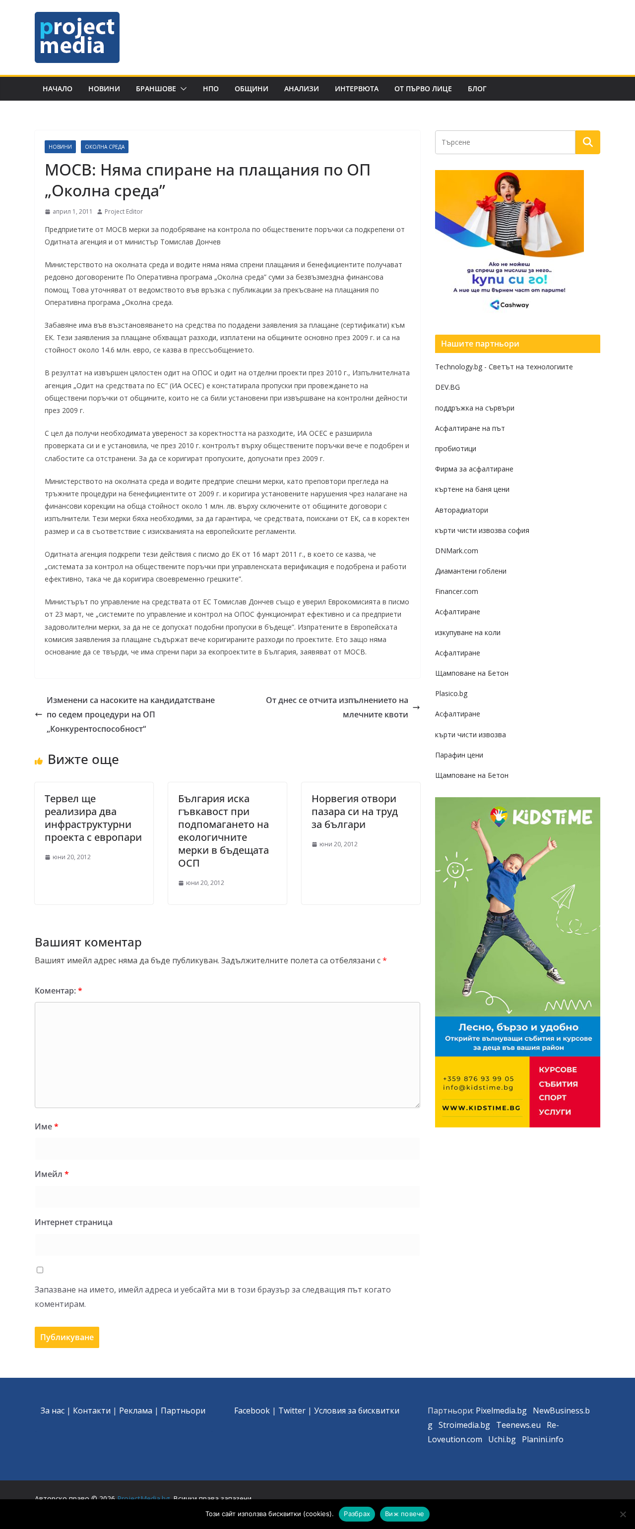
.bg (484, 1424)
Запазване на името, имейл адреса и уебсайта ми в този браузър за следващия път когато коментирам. (213, 1296)
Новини (104, 88)
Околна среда (105, 146)
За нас (52, 1410)
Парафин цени (459, 755)
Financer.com (456, 591)
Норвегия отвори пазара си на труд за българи (355, 811)
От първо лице (423, 88)
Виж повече (405, 1514)
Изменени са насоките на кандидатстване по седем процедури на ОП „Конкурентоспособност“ (131, 714)
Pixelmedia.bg (501, 1410)
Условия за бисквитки (356, 1410)
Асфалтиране (457, 611)
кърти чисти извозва (470, 734)
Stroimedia (459, 1424)
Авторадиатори (461, 510)
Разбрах (357, 1514)
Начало (57, 88)
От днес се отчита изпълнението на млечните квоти (337, 707)
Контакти (92, 1410)
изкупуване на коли (468, 632)
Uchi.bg (502, 1439)
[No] (623, 1514)
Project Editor (124, 211)
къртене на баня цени (472, 489)
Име (47, 1126)
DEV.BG (447, 387)
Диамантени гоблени (471, 571)
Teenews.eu (518, 1424)
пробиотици (455, 448)
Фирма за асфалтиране (474, 468)
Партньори (183, 1410)
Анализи (301, 88)
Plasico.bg (451, 693)
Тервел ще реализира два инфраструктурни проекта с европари (93, 818)
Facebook (252, 1410)
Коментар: (58, 990)
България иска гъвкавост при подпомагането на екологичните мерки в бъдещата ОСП (223, 831)
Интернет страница (74, 1222)
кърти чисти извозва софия (482, 530)
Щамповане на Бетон (471, 673)
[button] (181, 89)
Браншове (156, 88)
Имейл (52, 1174)
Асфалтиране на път (470, 428)
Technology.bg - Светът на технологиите (504, 366)
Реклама (135, 1410)
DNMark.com (456, 550)
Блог (477, 88)
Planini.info (543, 1439)
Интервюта (357, 88)
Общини (251, 88)
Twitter (292, 1410)
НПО (211, 88)
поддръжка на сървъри (474, 407)
